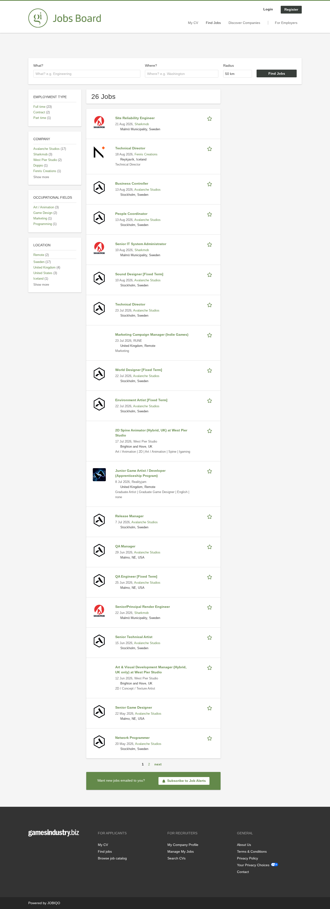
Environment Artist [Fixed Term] (141, 400)
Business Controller (131, 183)
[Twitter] (39, 846)
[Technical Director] (99, 152)
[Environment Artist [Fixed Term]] (99, 404)
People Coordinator (131, 214)
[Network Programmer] (99, 741)
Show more (41, 177)
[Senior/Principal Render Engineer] (99, 610)
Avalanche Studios (147, 189)
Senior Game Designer (133, 707)
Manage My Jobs (180, 851)
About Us (244, 845)
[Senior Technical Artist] (99, 641)
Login (268, 9)
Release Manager (129, 516)
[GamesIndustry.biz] (64, 18)
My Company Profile (182, 845)
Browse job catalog (112, 858)
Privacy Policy (247, 858)
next (158, 764)
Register (291, 9)
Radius (228, 65)
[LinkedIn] (47, 846)
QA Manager (125, 546)
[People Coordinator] (99, 217)
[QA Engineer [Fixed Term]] (99, 580)
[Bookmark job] (210, 118)
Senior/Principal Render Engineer (142, 607)
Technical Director (130, 148)
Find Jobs (213, 23)
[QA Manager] (99, 550)
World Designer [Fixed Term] (138, 370)
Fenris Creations (146, 154)
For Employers (286, 23)
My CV (193, 23)
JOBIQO (53, 903)
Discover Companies (244, 23)
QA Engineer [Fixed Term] (136, 576)
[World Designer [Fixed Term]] (99, 374)
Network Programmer (132, 738)
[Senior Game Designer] (99, 711)
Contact (243, 872)
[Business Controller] (99, 187)
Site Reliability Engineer (135, 118)
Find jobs (105, 851)
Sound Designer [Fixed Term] (139, 274)
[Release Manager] (99, 520)
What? (38, 65)
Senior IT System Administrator (140, 244)
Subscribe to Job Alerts (186, 781)
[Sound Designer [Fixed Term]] (99, 278)
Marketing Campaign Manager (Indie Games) (151, 334)
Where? (151, 65)
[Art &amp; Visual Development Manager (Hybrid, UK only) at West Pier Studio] (99, 671)
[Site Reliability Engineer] (99, 122)
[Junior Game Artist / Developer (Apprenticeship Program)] (99, 474)
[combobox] (86, 74)
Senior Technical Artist (133, 637)
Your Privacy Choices (253, 865)
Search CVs (176, 858)
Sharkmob (142, 124)
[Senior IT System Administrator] (99, 248)
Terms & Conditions (252, 851)
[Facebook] (31, 846)
